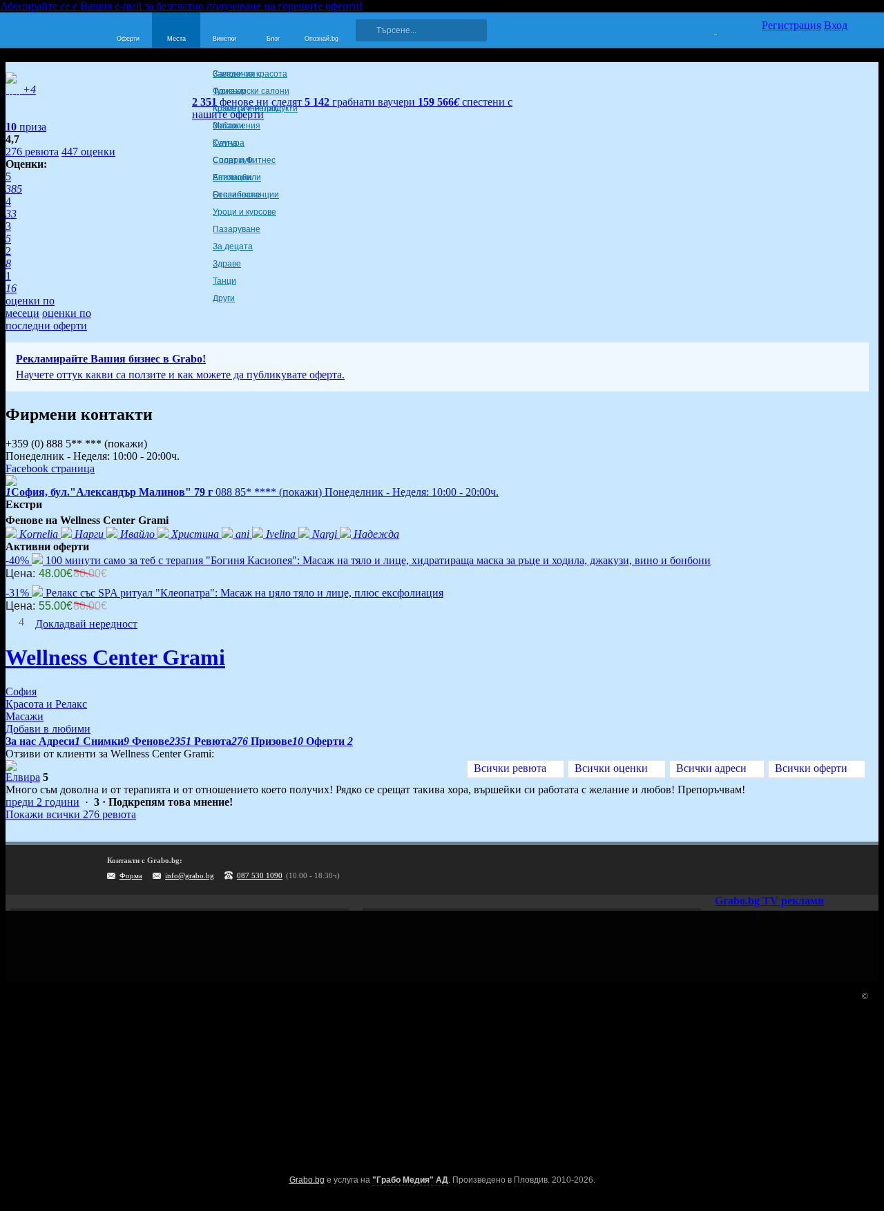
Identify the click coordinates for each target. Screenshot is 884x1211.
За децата (233, 246)
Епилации (232, 177)
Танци (224, 281)
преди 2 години (42, 802)
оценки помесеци (30, 307)
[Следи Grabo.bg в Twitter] (835, 870)
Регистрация (791, 25)
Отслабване (236, 195)
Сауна (225, 143)
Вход (835, 25)
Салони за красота (250, 74)
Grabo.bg (307, 1180)
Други (224, 298)
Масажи (228, 125)
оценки (88, 151)
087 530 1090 (259, 875)
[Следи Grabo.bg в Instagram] (806, 870)
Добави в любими (48, 729)
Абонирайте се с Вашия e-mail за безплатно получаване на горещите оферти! (181, 6)
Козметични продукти (255, 108)
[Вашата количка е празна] (707, 28)
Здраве (227, 264)
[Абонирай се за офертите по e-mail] (778, 870)
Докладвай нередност (86, 624)
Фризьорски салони (251, 91)
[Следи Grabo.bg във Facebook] (863, 870)
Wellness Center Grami (115, 657)
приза (26, 127)
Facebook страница (50, 468)
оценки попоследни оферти (48, 319)
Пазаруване (236, 229)
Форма (130, 875)
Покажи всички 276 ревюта (71, 814)
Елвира (23, 777)
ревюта (32, 151)
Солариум (233, 160)
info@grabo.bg (189, 875)
